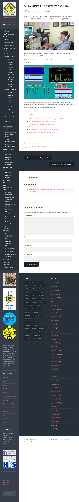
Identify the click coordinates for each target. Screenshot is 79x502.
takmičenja (52, 147)
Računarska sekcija (7, 168)
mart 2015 (54, 410)
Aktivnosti (8, 154)
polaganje (41, 328)
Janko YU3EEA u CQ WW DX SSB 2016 (46, 6)
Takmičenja (6, 419)
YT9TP (39, 11)
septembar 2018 (55, 298)
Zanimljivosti (6, 389)
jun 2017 (53, 328)
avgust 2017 (54, 320)
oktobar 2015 (54, 399)
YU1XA (27, 292)
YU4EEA (34, 299)
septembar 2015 (55, 403)
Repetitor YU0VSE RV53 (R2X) (9, 243)
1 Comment (47, 11)
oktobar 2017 (54, 313)
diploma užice (36, 309)
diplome (27, 312)
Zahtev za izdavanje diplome (11, 79)
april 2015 (53, 406)
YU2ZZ (34, 295)
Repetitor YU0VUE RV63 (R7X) (9, 236)
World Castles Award (9, 123)
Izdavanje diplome (11, 85)
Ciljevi (7, 39)
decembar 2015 (55, 391)
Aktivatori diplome (10, 63)
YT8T (26, 282)
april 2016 (53, 376)
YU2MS (40, 292)
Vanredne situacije (6, 181)
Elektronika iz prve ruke (9, 163)
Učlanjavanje (9, 42)
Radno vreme (9, 45)
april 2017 (53, 335)
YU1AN (42, 285)
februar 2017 (54, 343)
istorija (39, 315)
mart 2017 (54, 339)
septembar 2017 (55, 316)
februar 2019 (54, 290)
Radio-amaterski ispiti (9, 404)
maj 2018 (53, 301)
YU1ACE (35, 285)
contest (29, 147)
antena (32, 305)
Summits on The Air (10, 118)
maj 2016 (53, 373)
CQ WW (34, 147)
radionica (27, 335)
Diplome (6, 53)
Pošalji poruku (8, 267)
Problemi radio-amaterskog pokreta (10, 224)
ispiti (34, 315)
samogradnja (36, 335)
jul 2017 (53, 324)
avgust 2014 (54, 421)
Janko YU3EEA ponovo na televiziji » (61, 164)
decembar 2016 (55, 350)
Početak (6, 31)
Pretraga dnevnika (10, 68)
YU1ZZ (34, 292)
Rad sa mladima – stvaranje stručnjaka (10, 199)
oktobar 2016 (54, 358)
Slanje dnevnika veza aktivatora (11, 104)
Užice (26, 305)
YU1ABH (27, 285)
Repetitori (5, 411)
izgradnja (27, 315)
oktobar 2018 (54, 294)
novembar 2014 (55, 417)
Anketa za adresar (6, 263)
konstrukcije (28, 325)
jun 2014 (53, 429)
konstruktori (28, 318)
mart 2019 (54, 286)
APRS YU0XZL (9, 251)
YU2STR (27, 295)
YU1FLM (27, 289)
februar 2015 (54, 414)
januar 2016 (54, 388)
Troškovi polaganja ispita (10, 140)
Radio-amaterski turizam (10, 218)
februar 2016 (54, 384)
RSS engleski (7, 484)
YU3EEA (45, 147)
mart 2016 (54, 380)
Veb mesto (28, 254)
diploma (27, 309)
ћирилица (7, 17)
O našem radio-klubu (8, 35)
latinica (13, 17)
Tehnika (5, 422)
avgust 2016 (54, 365)
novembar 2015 (55, 395)
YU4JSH (27, 302)
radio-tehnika (37, 332)
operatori (27, 328)
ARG (4, 381)
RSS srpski (6, 482)
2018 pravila (11, 59)
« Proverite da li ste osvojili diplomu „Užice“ (38, 158)
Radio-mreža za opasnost (10, 205)
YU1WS (41, 289)
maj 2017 (53, 331)
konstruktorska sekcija (31, 322)
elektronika (35, 312)
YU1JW (34, 289)
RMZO (5, 415)
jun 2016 (53, 369)
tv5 (34, 338)
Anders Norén (63, 440)
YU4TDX (42, 302)
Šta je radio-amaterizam (9, 193)
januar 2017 (54, 346)
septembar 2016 (55, 361)
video (38, 305)
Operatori (5, 400)
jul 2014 (53, 425)
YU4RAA (34, 302)
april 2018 (53, 305)
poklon (34, 328)
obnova (36, 325)
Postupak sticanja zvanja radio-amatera (10, 134)
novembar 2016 (55, 354)
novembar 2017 (55, 309)
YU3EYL (27, 299)
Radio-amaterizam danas (7, 187)
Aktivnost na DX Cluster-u (12, 73)
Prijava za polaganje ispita (10, 145)
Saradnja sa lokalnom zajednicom (9, 212)
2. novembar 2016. (30, 11)
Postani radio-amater (8, 128)
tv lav (39, 338)
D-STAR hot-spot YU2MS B (10, 255)
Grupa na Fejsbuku (8, 158)
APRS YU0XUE (10, 248)
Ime (25, 237)
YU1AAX (39, 147)
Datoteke (6, 259)
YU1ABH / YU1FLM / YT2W (9, 49)
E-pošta (27, 245)
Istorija (5, 392)
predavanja (28, 332)
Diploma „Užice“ (10, 56)
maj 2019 (53, 283)
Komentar (28, 215)
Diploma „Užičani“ (10, 89)
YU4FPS (42, 299)
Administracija (7, 480)
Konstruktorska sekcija (9, 150)
